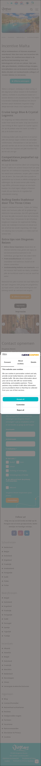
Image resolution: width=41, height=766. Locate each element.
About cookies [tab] (20, 362)
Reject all (20, 410)
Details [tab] (33, 362)
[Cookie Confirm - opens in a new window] (30, 354)
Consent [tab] (7, 362)
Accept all (20, 399)
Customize (20, 405)
